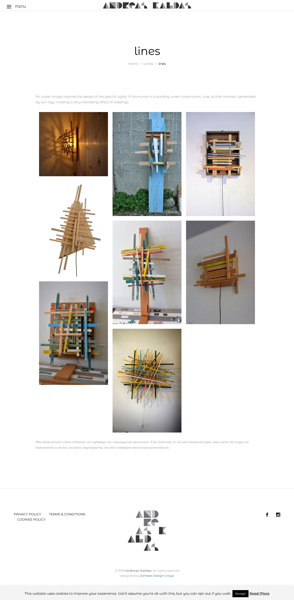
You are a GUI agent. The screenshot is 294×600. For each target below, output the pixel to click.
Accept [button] (240, 593)
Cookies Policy (31, 519)
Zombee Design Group (157, 575)
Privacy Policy (27, 514)
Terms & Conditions (67, 514)
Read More (259, 593)
